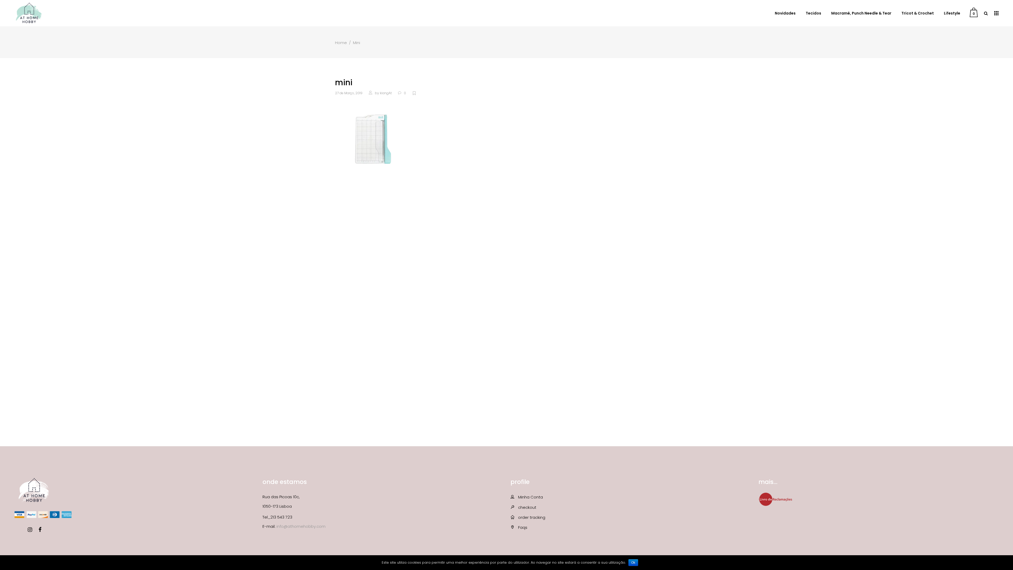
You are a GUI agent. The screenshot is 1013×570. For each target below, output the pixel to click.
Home (341, 42)
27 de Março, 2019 (348, 93)
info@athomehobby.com (301, 526)
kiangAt (386, 93)
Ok (633, 562)
